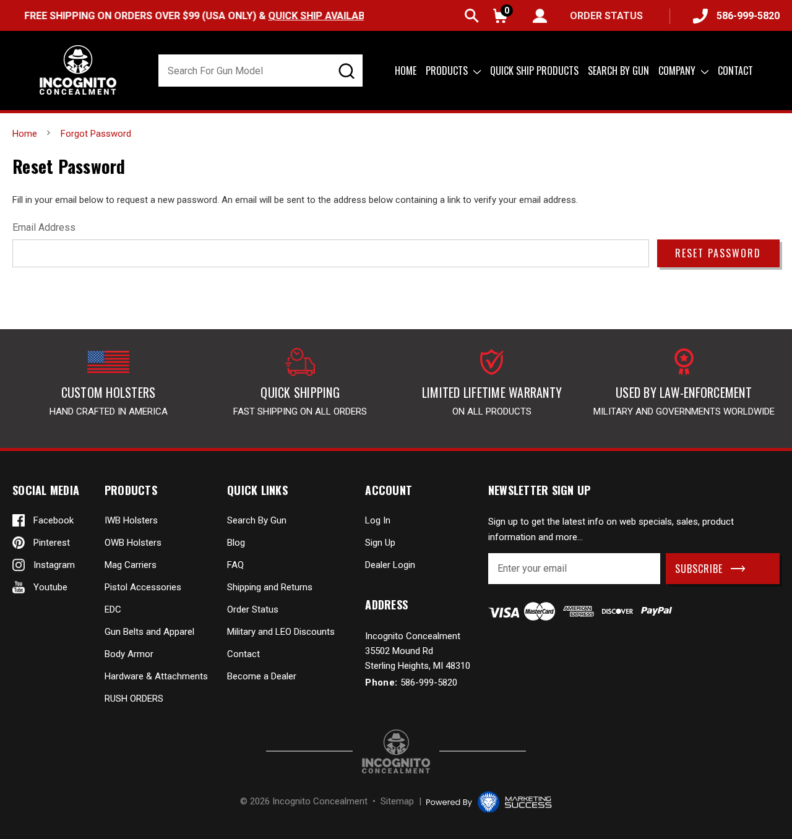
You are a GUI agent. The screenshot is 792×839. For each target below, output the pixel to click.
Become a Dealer (261, 676)
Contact (735, 70)
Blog (236, 542)
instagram (54, 564)
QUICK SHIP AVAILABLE (310, 16)
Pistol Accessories (143, 587)
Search (472, 16)
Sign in (540, 16)
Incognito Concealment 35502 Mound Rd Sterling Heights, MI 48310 (417, 650)
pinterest (51, 542)
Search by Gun (618, 70)
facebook (53, 520)
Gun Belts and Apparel (149, 631)
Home (405, 70)
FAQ (235, 564)
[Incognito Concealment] (396, 751)
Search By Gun (256, 520)
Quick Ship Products (534, 70)
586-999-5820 (748, 16)
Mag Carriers (131, 564)
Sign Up (380, 542)
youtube (50, 587)
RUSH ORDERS (134, 698)
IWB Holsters (131, 520)
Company (678, 70)
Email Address (43, 227)
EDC (113, 609)
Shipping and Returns (269, 587)
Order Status (252, 609)
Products (448, 70)
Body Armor (129, 654)
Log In (377, 520)
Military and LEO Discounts (281, 631)
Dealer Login (390, 564)
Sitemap (397, 801)
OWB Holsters (133, 542)
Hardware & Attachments (156, 676)
